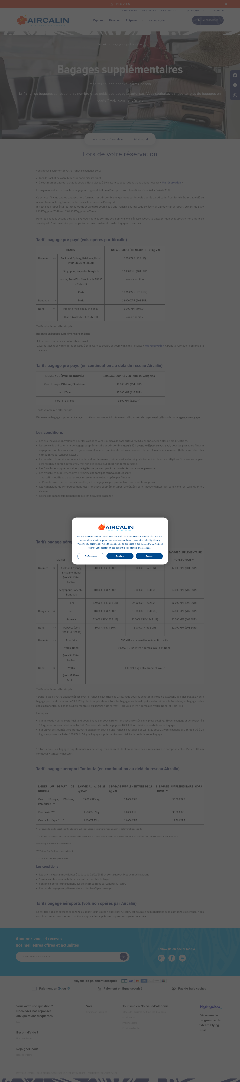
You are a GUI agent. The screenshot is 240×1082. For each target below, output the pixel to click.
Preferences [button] (144, 548)
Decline (120, 556)
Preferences (91, 556)
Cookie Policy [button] (147, 544)
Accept (149, 556)
